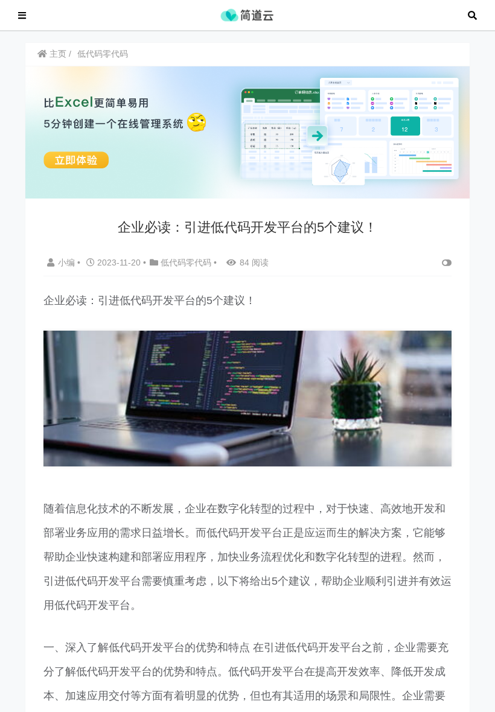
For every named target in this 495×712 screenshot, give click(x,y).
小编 (67, 262)
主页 (56, 54)
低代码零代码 (102, 54)
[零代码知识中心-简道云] (247, 14)
